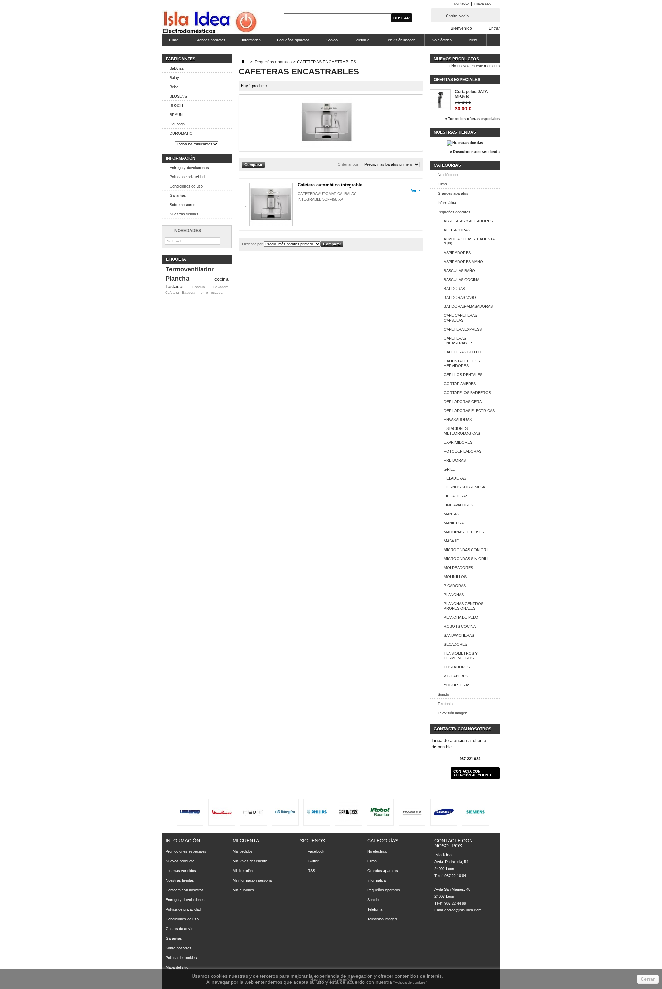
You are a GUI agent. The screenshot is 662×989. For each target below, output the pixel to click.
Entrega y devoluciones (189, 167)
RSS (311, 871)
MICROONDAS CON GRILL (468, 550)
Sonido (328, 42)
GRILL (449, 469)
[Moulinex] (222, 812)
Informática (248, 42)
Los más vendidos (181, 871)
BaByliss (177, 68)
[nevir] (253, 812)
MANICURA (454, 523)
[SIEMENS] (475, 812)
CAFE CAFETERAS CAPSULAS (460, 317)
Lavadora (221, 287)
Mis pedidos (243, 851)
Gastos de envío (179, 929)
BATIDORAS (454, 288)
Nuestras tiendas (184, 214)
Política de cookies (181, 958)
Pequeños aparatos (290, 42)
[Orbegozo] (285, 812)
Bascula (198, 287)
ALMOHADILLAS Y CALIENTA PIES (469, 241)
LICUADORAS (456, 496)
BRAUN (176, 115)
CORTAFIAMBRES (460, 384)
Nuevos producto (180, 861)
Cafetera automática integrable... (332, 185)
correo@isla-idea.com (462, 910)
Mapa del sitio (177, 967)
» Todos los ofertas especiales (472, 119)
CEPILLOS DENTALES (463, 375)
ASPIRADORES (457, 253)
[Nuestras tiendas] (465, 143)
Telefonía (358, 42)
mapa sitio (482, 3)
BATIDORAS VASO (460, 297)
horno (203, 292)
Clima (170, 42)
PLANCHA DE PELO (461, 617)
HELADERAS (455, 478)
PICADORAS (455, 586)
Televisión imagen (397, 42)
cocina (221, 279)
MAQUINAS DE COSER (464, 532)
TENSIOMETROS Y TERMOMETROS (461, 655)
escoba (217, 292)
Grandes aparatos (206, 42)
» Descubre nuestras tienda (475, 152)
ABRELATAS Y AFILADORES (468, 221)
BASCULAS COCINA (461, 279)
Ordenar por (348, 164)
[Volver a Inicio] (243, 62)
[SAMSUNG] (444, 812)
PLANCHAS (454, 595)
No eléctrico (438, 42)
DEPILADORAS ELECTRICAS (469, 410)
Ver (414, 190)
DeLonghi (177, 124)
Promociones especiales (186, 851)
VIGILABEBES (456, 676)
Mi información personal (252, 880)
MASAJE (451, 541)
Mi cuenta (246, 841)
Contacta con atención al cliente (472, 773)
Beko (174, 87)
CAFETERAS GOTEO (462, 352)
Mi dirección (243, 871)
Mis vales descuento (250, 861)
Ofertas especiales (457, 79)
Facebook (316, 851)
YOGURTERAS (457, 685)
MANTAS (451, 514)
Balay (174, 77)
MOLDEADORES (458, 568)
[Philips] (317, 812)
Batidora (188, 292)
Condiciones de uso (186, 186)
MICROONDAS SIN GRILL (466, 559)
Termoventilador (190, 269)
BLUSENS (178, 96)
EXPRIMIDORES (458, 442)
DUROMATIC (181, 133)
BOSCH (176, 105)
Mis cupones (243, 890)
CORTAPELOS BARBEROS (467, 393)
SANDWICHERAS (459, 635)
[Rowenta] (412, 812)
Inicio (469, 42)
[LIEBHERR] (190, 812)
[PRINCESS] (348, 812)
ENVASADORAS (458, 419)
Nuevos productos (456, 59)
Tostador (174, 286)
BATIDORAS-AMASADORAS (468, 306)
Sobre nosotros (182, 205)
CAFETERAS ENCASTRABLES (458, 340)
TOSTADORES (457, 667)
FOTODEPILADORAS (462, 451)
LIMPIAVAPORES (458, 505)
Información (180, 158)
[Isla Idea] (210, 23)
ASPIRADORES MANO (463, 262)
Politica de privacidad (187, 177)
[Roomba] (380, 812)
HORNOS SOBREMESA (464, 487)
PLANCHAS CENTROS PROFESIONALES (463, 606)
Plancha (177, 278)
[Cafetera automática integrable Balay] (271, 204)
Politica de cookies (410, 982)
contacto (461, 3)
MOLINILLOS (455, 577)
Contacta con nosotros (185, 890)
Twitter (313, 861)
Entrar (494, 28)
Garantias (178, 195)
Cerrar (648, 979)
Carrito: (457, 16)
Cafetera (172, 292)
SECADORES (455, 644)
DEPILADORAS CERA (463, 402)
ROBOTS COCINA (460, 626)
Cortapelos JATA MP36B (471, 94)
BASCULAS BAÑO (459, 271)
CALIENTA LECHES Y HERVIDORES (462, 363)
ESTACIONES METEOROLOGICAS (462, 430)
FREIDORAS (455, 460)
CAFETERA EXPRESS (463, 329)
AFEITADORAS (457, 230)
